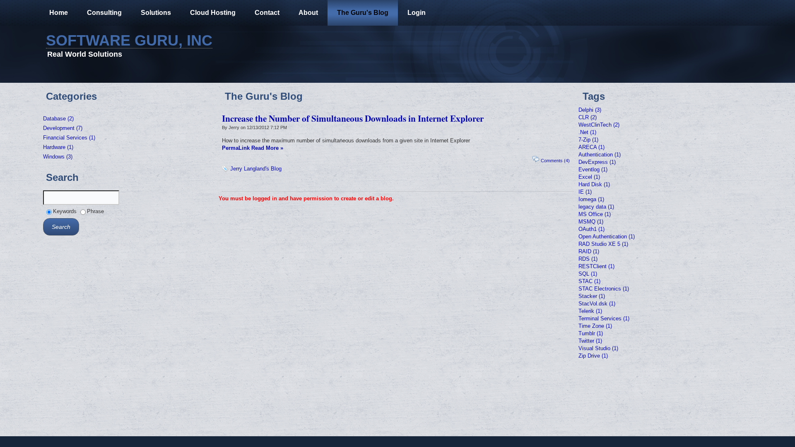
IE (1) (585, 192)
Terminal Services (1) (603, 318)
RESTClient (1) (596, 266)
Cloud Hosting (213, 12)
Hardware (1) (58, 147)
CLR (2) (587, 117)
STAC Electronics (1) (603, 289)
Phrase (95, 211)
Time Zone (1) (595, 326)
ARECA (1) (591, 147)
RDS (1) (587, 259)
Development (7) (62, 128)
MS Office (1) (594, 214)
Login (416, 12)
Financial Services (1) (69, 138)
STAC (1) (589, 281)
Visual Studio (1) (598, 348)
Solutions (156, 12)
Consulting (104, 12)
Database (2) (58, 118)
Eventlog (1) (592, 169)
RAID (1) (588, 251)
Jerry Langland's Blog (256, 169)
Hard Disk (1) (594, 184)
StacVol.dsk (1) (596, 303)
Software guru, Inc (129, 40)
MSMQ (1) (590, 222)
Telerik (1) (590, 311)
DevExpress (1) (597, 162)
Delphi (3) (589, 110)
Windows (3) (57, 157)
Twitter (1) (590, 341)
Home (58, 12)
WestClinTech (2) (598, 125)
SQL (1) (587, 274)
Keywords (65, 211)
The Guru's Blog (362, 12)
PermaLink (236, 148)
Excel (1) (589, 177)
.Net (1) (587, 132)
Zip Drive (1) (593, 356)
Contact (267, 12)
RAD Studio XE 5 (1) (603, 244)
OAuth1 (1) (591, 229)
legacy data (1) (596, 207)
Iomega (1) (591, 199)
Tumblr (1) (590, 333)
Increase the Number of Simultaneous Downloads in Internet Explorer (353, 118)
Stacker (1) (591, 296)
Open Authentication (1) (606, 236)
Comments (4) (555, 160)
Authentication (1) (599, 154)
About (308, 12)
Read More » (267, 148)
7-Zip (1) (588, 140)
